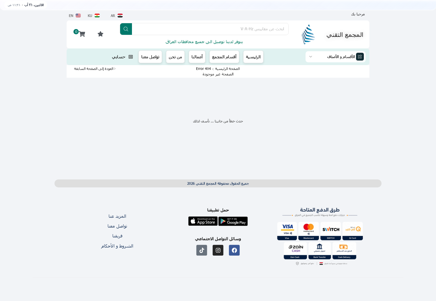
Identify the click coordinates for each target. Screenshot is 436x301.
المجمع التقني (344, 34)
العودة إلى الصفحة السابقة (93, 68)
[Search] (126, 29)
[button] (358, 14)
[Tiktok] (201, 250)
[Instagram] (218, 250)
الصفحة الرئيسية (227, 68)
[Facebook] (234, 250)
